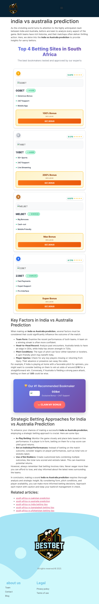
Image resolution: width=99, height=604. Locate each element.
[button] (61, 8)
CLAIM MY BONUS (50, 404)
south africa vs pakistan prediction (33, 498)
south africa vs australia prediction (33, 501)
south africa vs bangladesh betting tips (35, 507)
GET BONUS (50, 121)
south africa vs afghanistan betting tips (35, 510)
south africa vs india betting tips (32, 504)
